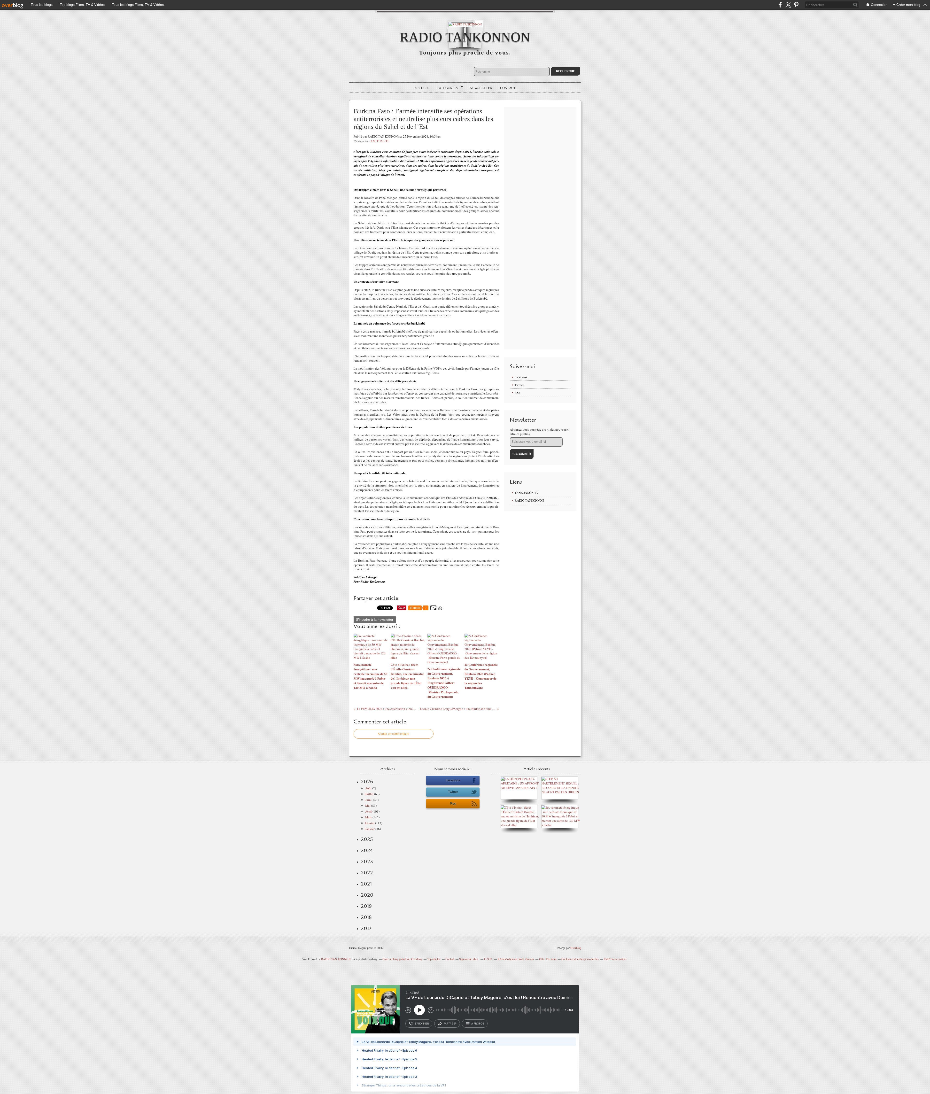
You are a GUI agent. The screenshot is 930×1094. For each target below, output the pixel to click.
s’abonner (422, 1023)
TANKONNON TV (526, 492)
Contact (508, 87)
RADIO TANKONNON (465, 37)
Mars (368, 817)
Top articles (433, 959)
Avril (368, 811)
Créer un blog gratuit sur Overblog (402, 959)
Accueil (421, 87)
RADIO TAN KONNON (336, 959)
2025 (367, 839)
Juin (368, 800)
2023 (367, 861)
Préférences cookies (615, 959)
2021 (366, 884)
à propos (477, 1023)
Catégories (445, 87)
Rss (453, 803)
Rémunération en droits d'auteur (516, 959)
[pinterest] (796, 5)
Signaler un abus (469, 959)
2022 (367, 873)
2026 (367, 781)
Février (369, 823)
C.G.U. (488, 959)
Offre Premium (547, 959)
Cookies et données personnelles (580, 959)
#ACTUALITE (380, 141)
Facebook (521, 377)
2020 (367, 895)
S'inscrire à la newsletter (374, 619)
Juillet (369, 794)
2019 (366, 906)
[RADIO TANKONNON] (465, 23)
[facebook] (780, 5)
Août (368, 788)
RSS (517, 392)
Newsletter (481, 87)
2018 (366, 917)
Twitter (519, 385)
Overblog (575, 948)
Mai (368, 805)
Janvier (370, 829)
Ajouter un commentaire (393, 734)
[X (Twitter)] (788, 5)
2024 (367, 850)
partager (450, 1023)
